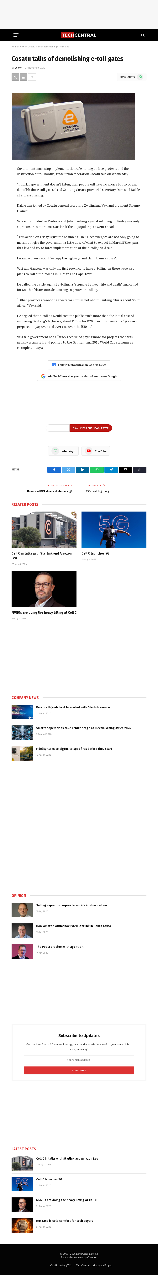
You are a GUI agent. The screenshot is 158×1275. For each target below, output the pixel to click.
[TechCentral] (79, 35)
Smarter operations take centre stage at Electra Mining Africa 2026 (83, 728)
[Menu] (15, 35)
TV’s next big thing (97, 491)
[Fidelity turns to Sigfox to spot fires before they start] (22, 753)
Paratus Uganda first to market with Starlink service (73, 707)
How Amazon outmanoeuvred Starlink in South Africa (73, 926)
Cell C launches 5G (95, 553)
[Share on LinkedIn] (23, 77)
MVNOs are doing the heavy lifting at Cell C (44, 612)
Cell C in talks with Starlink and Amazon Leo (42, 555)
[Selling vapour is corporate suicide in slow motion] (22, 910)
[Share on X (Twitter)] (15, 77)
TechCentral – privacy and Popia (94, 1265)
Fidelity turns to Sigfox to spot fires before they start (74, 749)
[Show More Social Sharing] (32, 77)
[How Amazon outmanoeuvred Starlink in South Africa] (22, 930)
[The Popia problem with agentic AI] (22, 951)
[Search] (142, 35)
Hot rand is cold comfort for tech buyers (64, 1221)
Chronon (92, 1257)
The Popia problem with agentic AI (60, 947)
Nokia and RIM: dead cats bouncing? (49, 491)
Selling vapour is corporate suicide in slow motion (71, 905)
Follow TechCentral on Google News (82, 365)
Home (15, 46)
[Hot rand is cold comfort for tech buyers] (22, 1225)
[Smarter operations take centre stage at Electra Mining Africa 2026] (22, 732)
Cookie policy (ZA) (60, 1265)
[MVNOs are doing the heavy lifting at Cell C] (44, 589)
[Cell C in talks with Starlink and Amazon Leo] (44, 530)
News (23, 46)
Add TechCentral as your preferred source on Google (82, 376)
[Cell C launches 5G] (114, 530)
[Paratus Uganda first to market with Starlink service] (22, 712)
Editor (18, 67)
